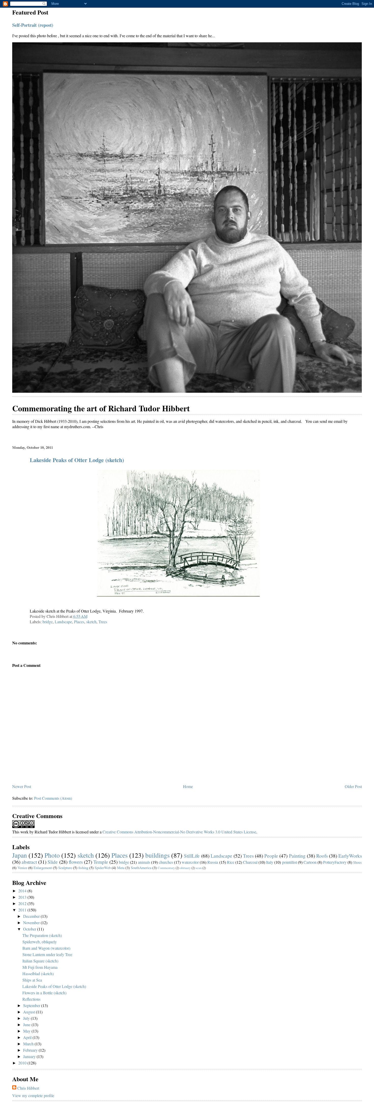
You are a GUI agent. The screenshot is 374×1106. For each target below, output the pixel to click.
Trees (102, 621)
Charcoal (250, 862)
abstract (29, 862)
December (32, 916)
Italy (269, 862)
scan (199, 868)
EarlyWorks (350, 856)
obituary (185, 868)
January (30, 1056)
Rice (230, 862)
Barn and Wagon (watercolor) (46, 948)
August (29, 1011)
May (27, 1031)
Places (79, 621)
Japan (19, 855)
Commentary (166, 868)
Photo (52, 855)
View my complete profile (33, 1095)
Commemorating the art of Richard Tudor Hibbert (101, 408)
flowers (76, 862)
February (31, 1050)
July (27, 1018)
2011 (22, 909)
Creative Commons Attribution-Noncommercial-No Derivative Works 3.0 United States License (179, 831)
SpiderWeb (103, 867)
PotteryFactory (335, 862)
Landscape (63, 621)
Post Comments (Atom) (53, 798)
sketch (91, 621)
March (29, 1043)
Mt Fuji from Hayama (39, 967)
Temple (100, 862)
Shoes (357, 862)
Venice (22, 867)
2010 (22, 1062)
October (30, 929)
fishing (83, 867)
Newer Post (21, 786)
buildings (157, 855)
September (32, 1005)
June (27, 1024)
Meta (120, 867)
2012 (22, 903)
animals (144, 862)
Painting (297, 856)
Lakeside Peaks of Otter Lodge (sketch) (77, 460)
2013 (22, 897)
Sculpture (65, 867)
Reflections (31, 999)
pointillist (289, 862)
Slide (53, 862)
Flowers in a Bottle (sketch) (44, 992)
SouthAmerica (141, 867)
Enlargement (43, 867)
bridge (47, 621)
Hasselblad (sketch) (38, 973)
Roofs (322, 856)
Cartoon (310, 862)
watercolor (190, 862)
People (271, 856)
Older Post (353, 786)
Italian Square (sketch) (40, 960)
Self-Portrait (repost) (32, 24)
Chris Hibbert (28, 1088)
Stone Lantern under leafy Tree (47, 954)
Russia (212, 862)
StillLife (192, 856)
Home (188, 786)
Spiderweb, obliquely (39, 941)
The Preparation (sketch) (42, 935)
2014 (22, 890)
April (28, 1037)
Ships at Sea (32, 980)
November (32, 922)
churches (166, 862)
